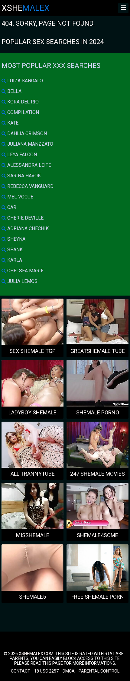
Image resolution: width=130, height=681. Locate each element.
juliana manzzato (29, 144)
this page (52, 663)
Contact (20, 671)
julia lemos (21, 281)
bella (13, 91)
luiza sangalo (24, 81)
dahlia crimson (26, 133)
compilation (22, 112)
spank (14, 249)
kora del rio (22, 102)
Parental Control (99, 671)
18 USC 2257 (46, 671)
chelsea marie (25, 271)
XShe (26, 8)
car (11, 207)
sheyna (15, 239)
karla (14, 260)
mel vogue (19, 197)
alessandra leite (28, 165)
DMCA (69, 671)
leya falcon (21, 154)
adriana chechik (27, 228)
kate (12, 123)
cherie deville (25, 218)
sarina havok (23, 176)
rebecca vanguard (30, 186)
